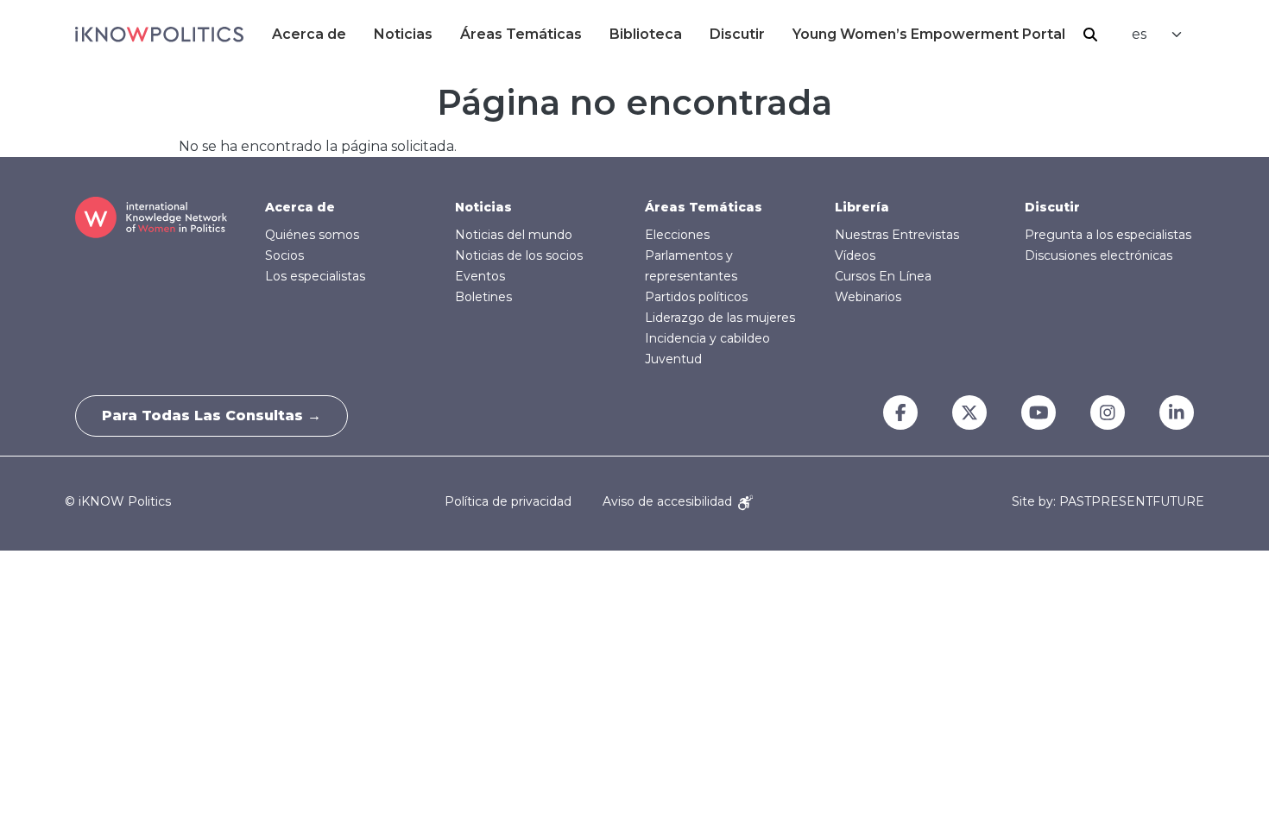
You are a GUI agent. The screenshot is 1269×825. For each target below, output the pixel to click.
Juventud (673, 359)
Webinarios (868, 297)
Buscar (1090, 34)
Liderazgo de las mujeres (720, 317)
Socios (284, 255)
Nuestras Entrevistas (897, 234)
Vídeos (855, 255)
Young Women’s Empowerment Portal (928, 34)
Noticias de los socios (519, 255)
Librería (862, 207)
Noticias (403, 34)
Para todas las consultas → (211, 415)
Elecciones (677, 234)
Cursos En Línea (883, 276)
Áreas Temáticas (521, 34)
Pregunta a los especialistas (1108, 234)
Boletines (483, 297)
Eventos (480, 276)
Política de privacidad (508, 501)
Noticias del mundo (513, 234)
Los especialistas (315, 276)
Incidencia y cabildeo (707, 338)
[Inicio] (159, 34)
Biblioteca (645, 34)
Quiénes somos (312, 234)
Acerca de (309, 34)
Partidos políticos (696, 297)
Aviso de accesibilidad (669, 501)
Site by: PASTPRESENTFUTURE (1108, 501)
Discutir (737, 34)
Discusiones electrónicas (1098, 255)
